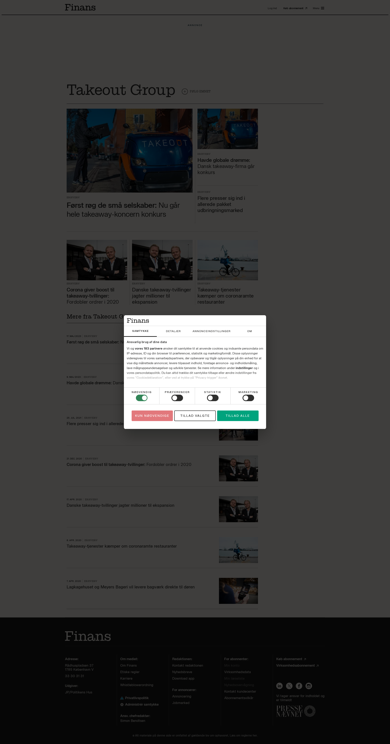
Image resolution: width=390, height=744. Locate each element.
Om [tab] (249, 331)
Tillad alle (238, 416)
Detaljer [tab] (173, 331)
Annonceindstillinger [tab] (212, 331)
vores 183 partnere (148, 348)
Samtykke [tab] (140, 330)
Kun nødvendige (152, 416)
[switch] (177, 398)
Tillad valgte (195, 416)
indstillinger (244, 368)
